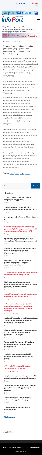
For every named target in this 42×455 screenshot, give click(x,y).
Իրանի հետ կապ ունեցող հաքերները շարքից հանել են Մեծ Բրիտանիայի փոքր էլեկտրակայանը (20, 250)
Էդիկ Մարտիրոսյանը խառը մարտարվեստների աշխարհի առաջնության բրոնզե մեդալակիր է (21, 377)
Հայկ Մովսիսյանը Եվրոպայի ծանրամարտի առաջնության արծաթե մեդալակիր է (20, 295)
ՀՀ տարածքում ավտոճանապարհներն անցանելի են (21, 218)
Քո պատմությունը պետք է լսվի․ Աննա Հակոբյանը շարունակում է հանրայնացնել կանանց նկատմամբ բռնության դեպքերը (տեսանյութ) (18, 307)
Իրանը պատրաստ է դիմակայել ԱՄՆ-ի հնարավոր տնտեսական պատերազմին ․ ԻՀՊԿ (20, 208)
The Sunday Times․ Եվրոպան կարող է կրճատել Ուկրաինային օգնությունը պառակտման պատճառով (18, 262)
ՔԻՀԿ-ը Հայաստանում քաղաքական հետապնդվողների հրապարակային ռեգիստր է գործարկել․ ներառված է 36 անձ (20, 284)
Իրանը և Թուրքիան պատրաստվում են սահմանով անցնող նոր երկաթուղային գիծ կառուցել (18, 356)
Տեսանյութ (15, 313)
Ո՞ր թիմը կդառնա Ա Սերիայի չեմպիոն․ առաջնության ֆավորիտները (18, 198)
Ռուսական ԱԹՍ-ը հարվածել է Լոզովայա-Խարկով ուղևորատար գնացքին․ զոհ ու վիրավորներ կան (19, 344)
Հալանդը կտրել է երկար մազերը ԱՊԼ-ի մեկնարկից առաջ (18, 408)
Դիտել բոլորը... (9, 417)
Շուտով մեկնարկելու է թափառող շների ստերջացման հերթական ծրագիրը (17, 398)
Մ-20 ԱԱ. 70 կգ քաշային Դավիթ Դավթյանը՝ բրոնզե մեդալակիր (17, 367)
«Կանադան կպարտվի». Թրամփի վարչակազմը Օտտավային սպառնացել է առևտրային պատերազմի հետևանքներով (21, 320)
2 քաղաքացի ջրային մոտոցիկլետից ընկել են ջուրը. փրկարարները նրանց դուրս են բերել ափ (20, 239)
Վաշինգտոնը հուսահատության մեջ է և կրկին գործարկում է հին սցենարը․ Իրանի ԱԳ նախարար (20, 387)
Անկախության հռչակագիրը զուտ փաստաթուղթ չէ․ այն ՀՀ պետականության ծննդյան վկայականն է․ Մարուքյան (20, 332)
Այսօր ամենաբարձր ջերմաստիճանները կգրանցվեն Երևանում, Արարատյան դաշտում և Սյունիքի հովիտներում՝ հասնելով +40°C (20, 228)
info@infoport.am (21, 451)
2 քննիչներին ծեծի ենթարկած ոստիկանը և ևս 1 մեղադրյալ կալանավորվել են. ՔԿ (21, 273)
